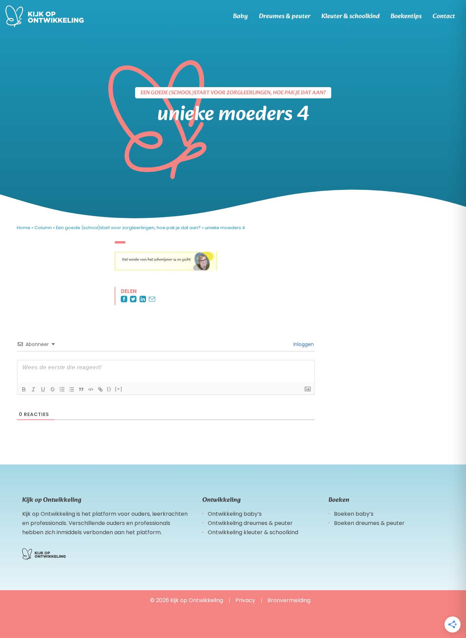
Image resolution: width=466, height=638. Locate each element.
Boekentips (406, 16)
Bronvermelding (288, 600)
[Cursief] (33, 389)
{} (109, 388)
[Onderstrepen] (43, 389)
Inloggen (303, 344)
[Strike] (52, 389)
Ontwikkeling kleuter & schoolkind (253, 532)
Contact (444, 16)
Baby (240, 16)
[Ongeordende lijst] (71, 389)
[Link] (100, 389)
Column (43, 228)
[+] (118, 388)
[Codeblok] (91, 389)
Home (23, 228)
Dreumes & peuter (284, 16)
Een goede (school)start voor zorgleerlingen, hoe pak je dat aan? (128, 228)
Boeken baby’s (354, 514)
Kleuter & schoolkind (350, 16)
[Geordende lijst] (62, 389)
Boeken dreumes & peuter (369, 523)
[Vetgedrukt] (24, 389)
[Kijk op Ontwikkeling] (44, 16)
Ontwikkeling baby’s (235, 514)
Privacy (245, 600)
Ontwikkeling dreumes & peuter (250, 523)
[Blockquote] (81, 389)
